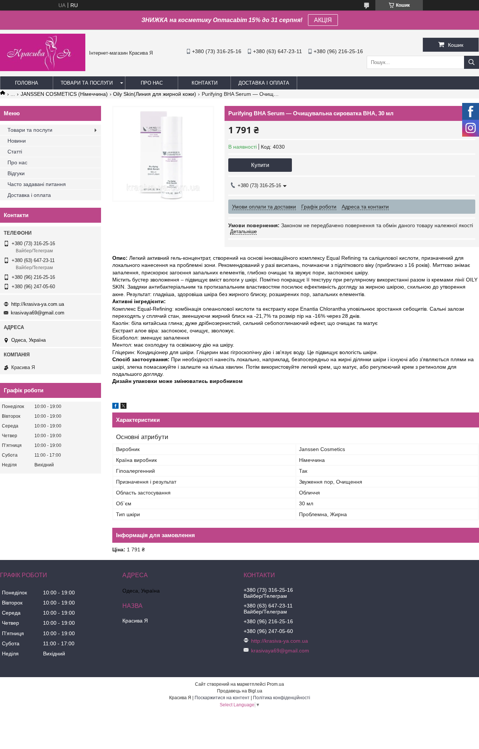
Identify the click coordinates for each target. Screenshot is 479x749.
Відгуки (16, 173)
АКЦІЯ (323, 20)
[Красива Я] (42, 69)
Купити (260, 165)
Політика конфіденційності (281, 697)
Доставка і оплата (263, 83)
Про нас (152, 83)
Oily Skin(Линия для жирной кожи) (154, 94)
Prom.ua (275, 684)
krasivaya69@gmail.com (37, 313)
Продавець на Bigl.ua (239, 691)
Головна (26, 83)
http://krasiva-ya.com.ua (37, 304)
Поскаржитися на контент (222, 697)
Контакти (204, 83)
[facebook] (115, 407)
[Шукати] (471, 62)
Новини (16, 141)
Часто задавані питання (36, 184)
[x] (123, 407)
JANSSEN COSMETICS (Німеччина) (64, 94)
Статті (14, 152)
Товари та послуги (87, 83)
